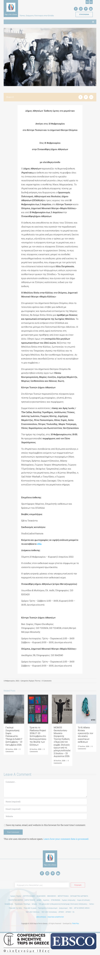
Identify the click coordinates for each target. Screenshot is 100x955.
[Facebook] (80, 97)
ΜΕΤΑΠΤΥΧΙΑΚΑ (63, 896)
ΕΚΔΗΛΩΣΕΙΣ (41, 896)
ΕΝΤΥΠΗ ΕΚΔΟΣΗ (29, 896)
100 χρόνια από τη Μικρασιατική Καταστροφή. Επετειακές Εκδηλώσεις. (63, 904)
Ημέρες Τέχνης (34, 681)
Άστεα (91, 904)
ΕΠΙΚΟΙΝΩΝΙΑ (55, 900)
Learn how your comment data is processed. (66, 838)
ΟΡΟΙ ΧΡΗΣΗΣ (41, 917)
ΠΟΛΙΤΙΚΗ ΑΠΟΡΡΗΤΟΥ (56, 917)
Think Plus (75, 923)
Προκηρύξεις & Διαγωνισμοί (47, 908)
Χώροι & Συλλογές (83, 900)
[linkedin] (91, 9)
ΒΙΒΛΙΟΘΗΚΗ (51, 896)
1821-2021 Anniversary (49, 912)
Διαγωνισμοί (63, 908)
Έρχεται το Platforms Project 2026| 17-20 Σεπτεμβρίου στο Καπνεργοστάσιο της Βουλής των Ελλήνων (38, 736)
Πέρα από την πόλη (15, 908)
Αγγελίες (46, 900)
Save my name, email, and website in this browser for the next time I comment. (46, 825)
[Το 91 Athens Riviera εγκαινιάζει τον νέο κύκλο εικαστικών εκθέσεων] (86, 696)
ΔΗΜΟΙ (39, 900)
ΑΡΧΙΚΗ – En (70, 912)
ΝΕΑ (70, 908)
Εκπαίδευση (9, 904)
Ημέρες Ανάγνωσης (68, 900)
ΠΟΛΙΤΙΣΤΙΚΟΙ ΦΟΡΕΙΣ (15, 900)
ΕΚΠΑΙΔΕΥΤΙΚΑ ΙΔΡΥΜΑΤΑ (79, 896)
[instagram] (81, 9)
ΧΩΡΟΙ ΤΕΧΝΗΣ (30, 900)
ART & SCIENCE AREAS (81, 908)
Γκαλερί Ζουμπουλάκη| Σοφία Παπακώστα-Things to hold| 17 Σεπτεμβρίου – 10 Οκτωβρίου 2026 (13, 736)
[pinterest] (86, 9)
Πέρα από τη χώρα (30, 908)
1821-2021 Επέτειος (33, 912)
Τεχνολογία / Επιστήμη (22, 904)
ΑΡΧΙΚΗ (61, 912)
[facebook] (76, 9)
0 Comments (46, 681)
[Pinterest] (86, 97)
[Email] (91, 97)
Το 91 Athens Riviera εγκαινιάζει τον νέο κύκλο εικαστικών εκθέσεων (85, 734)
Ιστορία (34, 904)
